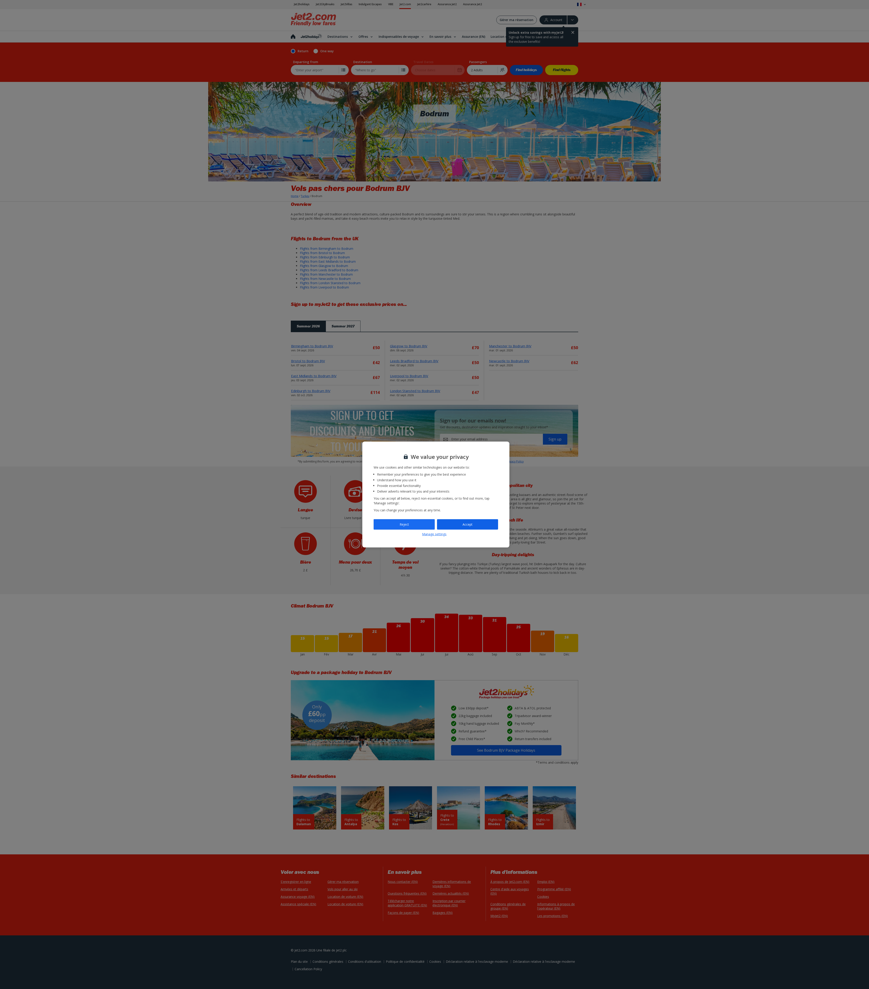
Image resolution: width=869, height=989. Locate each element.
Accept (468, 524)
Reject (404, 524)
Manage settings (434, 534)
